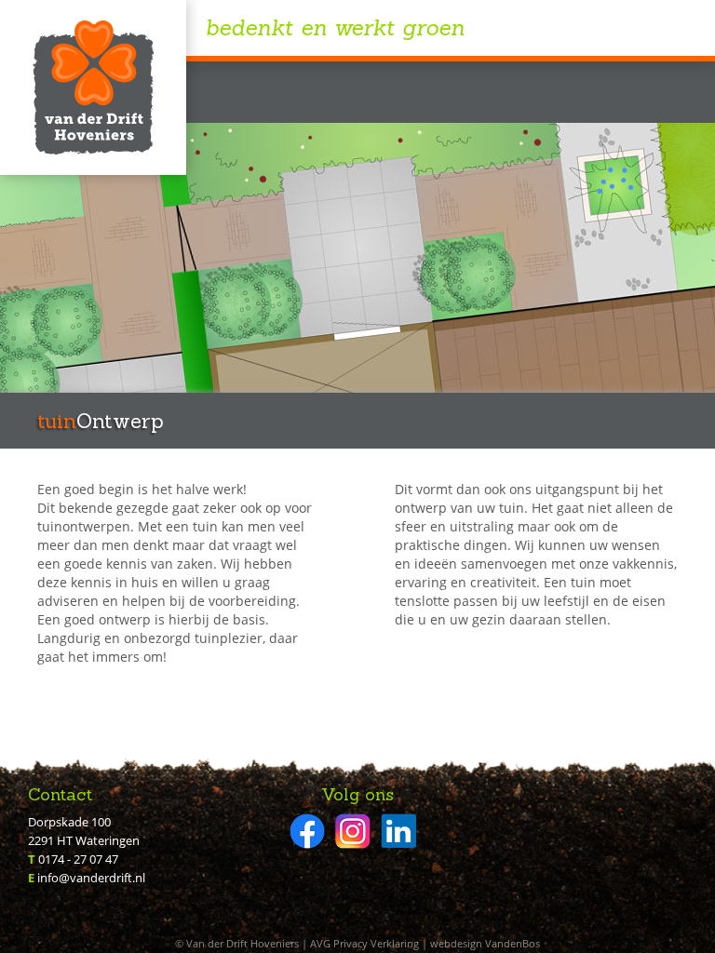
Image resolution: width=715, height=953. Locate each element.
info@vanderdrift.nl (91, 877)
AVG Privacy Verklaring (364, 943)
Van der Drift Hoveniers (93, 87)
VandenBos (512, 943)
